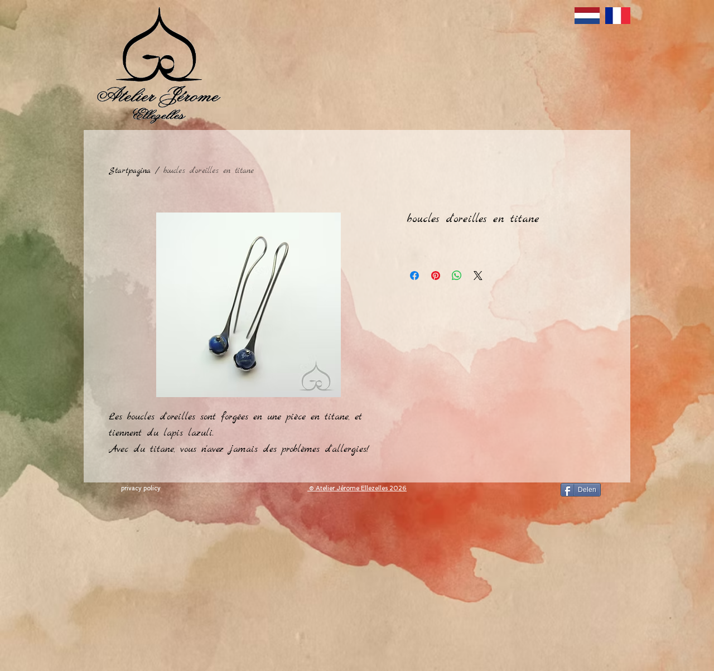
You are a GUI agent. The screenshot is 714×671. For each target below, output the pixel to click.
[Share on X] (478, 275)
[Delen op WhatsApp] (457, 275)
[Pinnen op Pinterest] (435, 275)
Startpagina (130, 170)
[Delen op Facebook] (414, 275)
